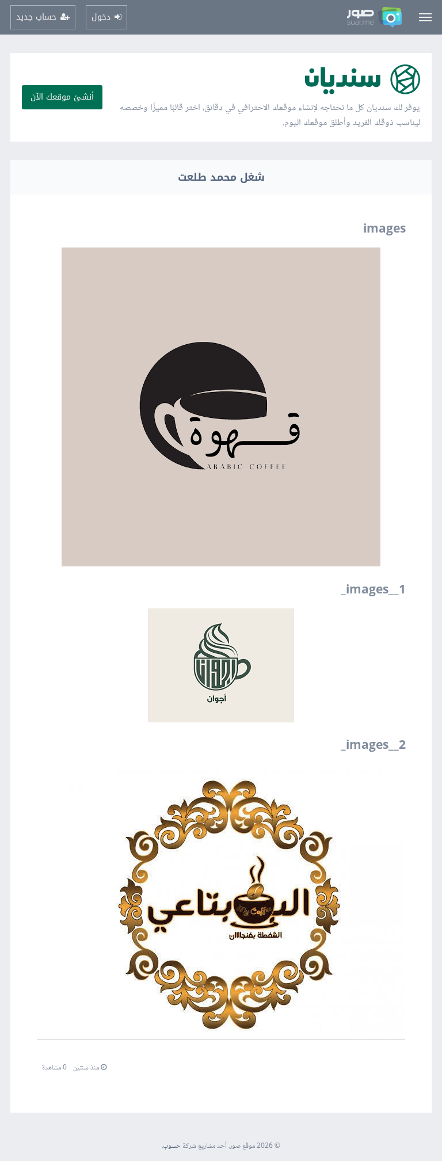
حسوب (172, 1146)
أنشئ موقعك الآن (62, 97)
